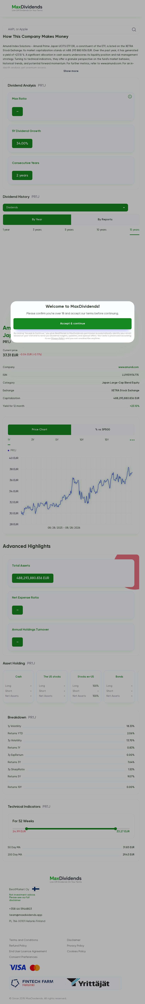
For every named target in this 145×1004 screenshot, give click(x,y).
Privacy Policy (57, 338)
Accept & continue (72, 323)
